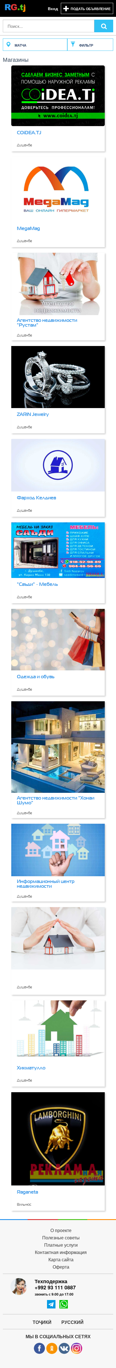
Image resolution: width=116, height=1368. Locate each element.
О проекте (61, 1230)
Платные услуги (61, 1245)
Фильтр (85, 45)
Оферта (61, 1267)
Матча (20, 45)
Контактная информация (61, 1252)
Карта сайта (60, 1259)
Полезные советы (61, 1237)
